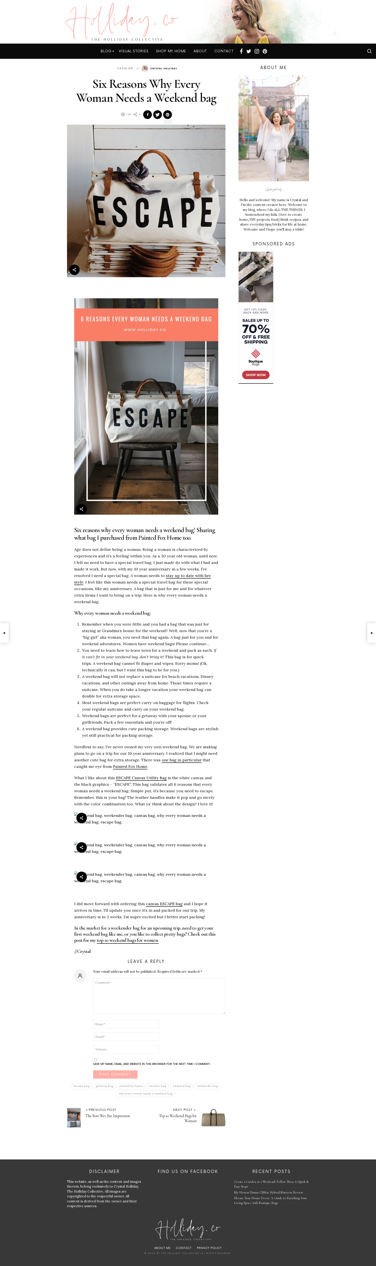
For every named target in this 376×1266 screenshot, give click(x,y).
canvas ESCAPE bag (164, 903)
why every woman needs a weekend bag (146, 1093)
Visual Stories (133, 51)
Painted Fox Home (130, 766)
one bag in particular (181, 759)
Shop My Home (171, 51)
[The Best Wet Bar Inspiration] (4, 633)
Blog (106, 51)
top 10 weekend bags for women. (128, 940)
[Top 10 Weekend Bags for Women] (371, 633)
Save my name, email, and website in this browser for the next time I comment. (151, 1064)
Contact (224, 51)
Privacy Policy (209, 1248)
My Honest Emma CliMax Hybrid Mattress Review (268, 1192)
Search (369, 51)
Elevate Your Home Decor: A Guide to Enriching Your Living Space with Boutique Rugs (270, 1200)
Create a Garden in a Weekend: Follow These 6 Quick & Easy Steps (271, 1184)
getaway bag (104, 1086)
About (200, 51)
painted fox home (131, 1086)
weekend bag (182, 1086)
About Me (162, 1248)
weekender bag (207, 1086)
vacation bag (157, 1086)
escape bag (81, 1086)
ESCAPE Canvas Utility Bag (141, 777)
